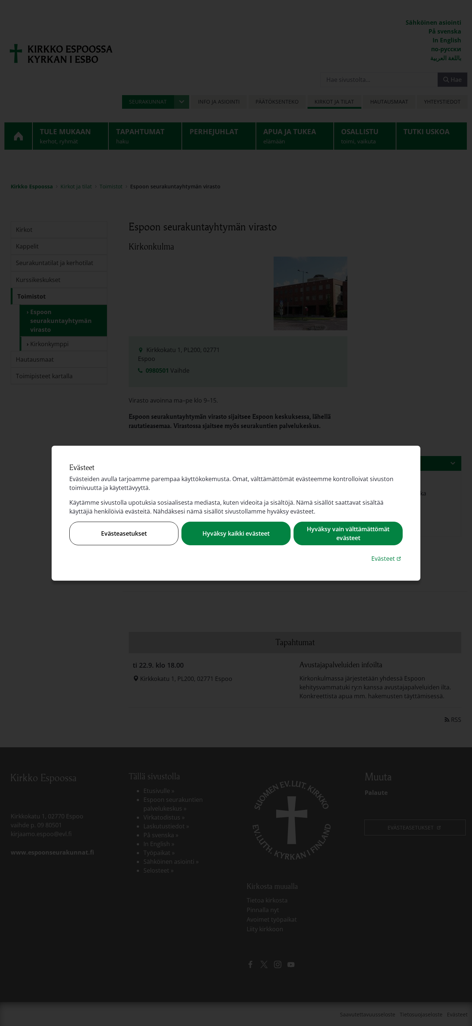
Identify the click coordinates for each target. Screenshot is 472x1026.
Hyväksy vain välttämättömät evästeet (348, 533)
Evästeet (387, 558)
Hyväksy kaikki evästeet (236, 533)
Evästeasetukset (124, 533)
